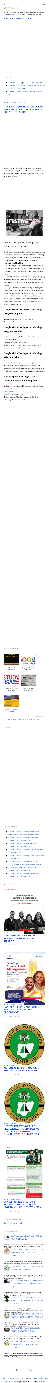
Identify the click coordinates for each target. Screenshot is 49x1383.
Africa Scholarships (10, 719)
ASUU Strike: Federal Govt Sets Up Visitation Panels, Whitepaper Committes (27, 1253)
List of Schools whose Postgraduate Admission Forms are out (24, 875)
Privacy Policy (31, 1378)
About (11, 1378)
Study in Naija (11, 8)
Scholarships (35, 719)
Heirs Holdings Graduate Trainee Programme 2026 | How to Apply (23, 938)
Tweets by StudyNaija (13, 1222)
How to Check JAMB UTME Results (25, 82)
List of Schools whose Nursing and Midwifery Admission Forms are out (24, 833)
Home (6, 19)
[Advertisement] (24, 45)
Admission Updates (18, 19)
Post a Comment (15, 945)
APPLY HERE (8, 392)
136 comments (14, 1138)
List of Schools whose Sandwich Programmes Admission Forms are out (25, 863)
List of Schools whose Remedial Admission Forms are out (22, 845)
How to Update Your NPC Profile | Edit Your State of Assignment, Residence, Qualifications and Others (21, 1130)
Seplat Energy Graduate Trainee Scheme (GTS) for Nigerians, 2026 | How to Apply (22, 1204)
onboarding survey (22, 389)
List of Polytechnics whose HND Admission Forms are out (23, 869)
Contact (19, 1378)
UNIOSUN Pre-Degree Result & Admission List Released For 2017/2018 (25, 1345)
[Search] (44, 3)
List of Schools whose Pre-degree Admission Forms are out (23, 839)
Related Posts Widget (40, 716)
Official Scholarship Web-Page (14, 394)
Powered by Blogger (26, 1370)
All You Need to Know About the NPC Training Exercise (22, 1069)
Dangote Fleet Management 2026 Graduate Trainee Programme (22, 1009)
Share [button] (24, 103)
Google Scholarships (23, 719)
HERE (26, 400)
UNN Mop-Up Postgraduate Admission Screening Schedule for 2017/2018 (28, 1300)
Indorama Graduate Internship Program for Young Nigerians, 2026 (27, 1283)
